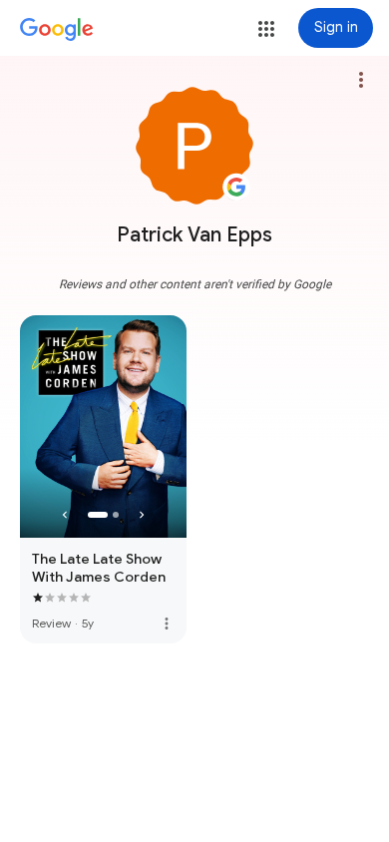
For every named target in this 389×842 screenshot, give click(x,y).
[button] (266, 29)
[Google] (57, 30)
